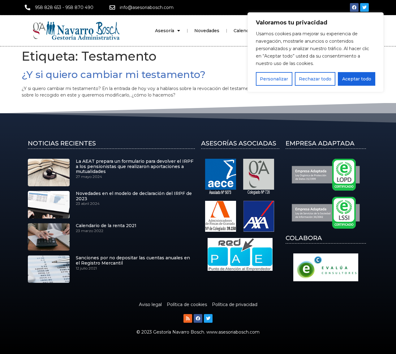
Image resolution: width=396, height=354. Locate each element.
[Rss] (187, 318)
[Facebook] (354, 7)
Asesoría (164, 30)
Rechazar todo (315, 79)
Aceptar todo (356, 79)
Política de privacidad (234, 304)
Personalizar (274, 79)
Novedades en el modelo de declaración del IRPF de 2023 (134, 196)
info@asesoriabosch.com (147, 7)
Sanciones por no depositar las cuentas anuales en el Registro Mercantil (133, 260)
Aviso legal (150, 304)
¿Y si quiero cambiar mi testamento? (113, 74)
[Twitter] (364, 7)
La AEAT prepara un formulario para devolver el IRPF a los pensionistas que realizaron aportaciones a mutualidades (134, 166)
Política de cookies (187, 304)
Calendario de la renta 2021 (106, 225)
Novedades (206, 30)
